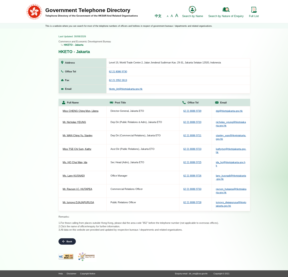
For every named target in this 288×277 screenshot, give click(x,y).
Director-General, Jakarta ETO (127, 110)
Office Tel (193, 102)
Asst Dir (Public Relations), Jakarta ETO (132, 149)
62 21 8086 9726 (192, 175)
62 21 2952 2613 (118, 80)
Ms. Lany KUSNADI (74, 175)
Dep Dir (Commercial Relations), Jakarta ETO (135, 135)
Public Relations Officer (123, 202)
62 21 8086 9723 (192, 149)
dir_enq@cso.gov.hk (198, 273)
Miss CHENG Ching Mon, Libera (80, 110)
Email (223, 102)
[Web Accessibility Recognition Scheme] (86, 256)
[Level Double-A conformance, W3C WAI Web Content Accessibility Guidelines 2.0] (65, 256)
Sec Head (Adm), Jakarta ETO (127, 162)
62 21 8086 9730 (118, 71)
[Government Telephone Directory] (34, 11)
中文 (158, 16)
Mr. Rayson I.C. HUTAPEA (77, 189)
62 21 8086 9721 (192, 135)
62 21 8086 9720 (192, 122)
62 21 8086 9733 (192, 189)
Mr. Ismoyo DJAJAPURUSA (78, 202)
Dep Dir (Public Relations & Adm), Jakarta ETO (136, 122)
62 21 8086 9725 (192, 162)
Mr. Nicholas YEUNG (74, 122)
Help (60, 273)
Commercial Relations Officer (126, 189)
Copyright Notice (87, 273)
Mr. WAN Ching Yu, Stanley (77, 135)
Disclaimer (71, 273)
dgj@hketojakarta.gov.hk (229, 110)
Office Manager (118, 175)
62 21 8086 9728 (192, 202)
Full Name (73, 102)
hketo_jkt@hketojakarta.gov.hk (125, 88)
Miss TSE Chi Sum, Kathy (77, 149)
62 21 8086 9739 (192, 110)
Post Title (120, 102)
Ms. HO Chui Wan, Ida (75, 162)
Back (69, 241)
